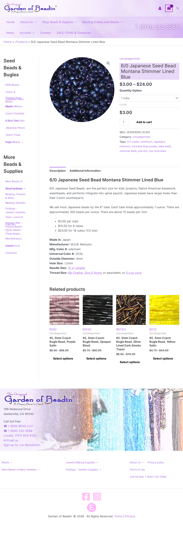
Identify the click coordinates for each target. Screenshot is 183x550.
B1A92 (87, 329)
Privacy (130, 516)
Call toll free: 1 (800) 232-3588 (148, 476)
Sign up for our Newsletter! (22, 445)
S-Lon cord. (134, 272)
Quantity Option (131, 90)
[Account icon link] (160, 8)
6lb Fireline (75, 272)
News (10, 32)
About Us (26, 22)
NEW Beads (12, 84)
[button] (177, 8)
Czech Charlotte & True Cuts (14, 114)
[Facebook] (85, 496)
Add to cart (144, 122)
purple (153, 146)
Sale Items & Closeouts (12, 246)
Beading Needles (15, 202)
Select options (63, 358)
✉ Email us (11, 440)
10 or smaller (76, 268)
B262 (53, 329)
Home (10, 22)
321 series (133, 141)
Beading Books (14, 188)
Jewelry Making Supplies (80, 462)
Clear (123, 104)
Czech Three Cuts (12, 135)
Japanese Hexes (15, 127)
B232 (153, 329)
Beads (5, 462)
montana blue (140, 146)
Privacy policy (156, 462)
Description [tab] (58, 170)
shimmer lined (128, 150)
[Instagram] (97, 496)
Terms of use (137, 469)
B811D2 (121, 329)
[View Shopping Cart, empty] (169, 8)
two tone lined (157, 150)
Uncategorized (130, 58)
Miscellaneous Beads (13, 239)
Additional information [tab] (85, 170)
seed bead (164, 146)
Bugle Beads (12, 141)
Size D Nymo (93, 272)
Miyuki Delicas (13, 106)
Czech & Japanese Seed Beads (14, 93)
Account (25, 32)
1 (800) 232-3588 (157, 26)
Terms (118, 516)
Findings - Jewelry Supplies (82, 469)
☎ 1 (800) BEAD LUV (18, 426)
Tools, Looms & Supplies (14, 218)
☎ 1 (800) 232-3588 (18, 431)
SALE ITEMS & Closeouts (74, 32)
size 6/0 (142, 150)
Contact (45, 32)
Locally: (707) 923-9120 (20, 435)
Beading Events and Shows (100, 22)
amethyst (146, 141)
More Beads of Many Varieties (13, 182)
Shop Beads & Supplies (57, 22)
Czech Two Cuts (14, 120)
